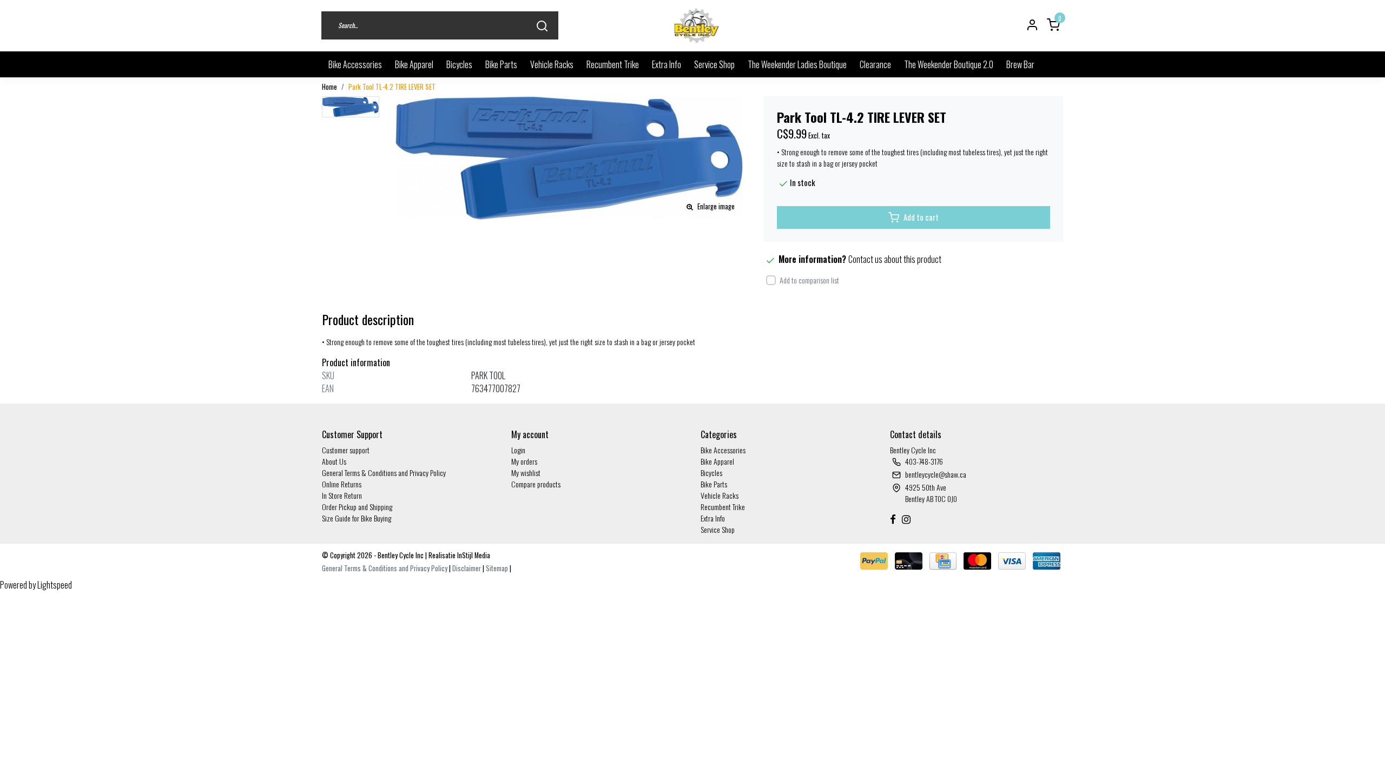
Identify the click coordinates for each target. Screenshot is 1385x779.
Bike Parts (501, 64)
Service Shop (714, 64)
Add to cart (921, 217)
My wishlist (525, 472)
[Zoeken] (542, 25)
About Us (334, 461)
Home (329, 87)
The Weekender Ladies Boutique (797, 64)
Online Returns (341, 484)
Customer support (346, 449)
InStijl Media (473, 555)
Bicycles (459, 64)
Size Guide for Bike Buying (356, 518)
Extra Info (666, 64)
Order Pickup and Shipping (357, 506)
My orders (524, 461)
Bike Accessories (355, 64)
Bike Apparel (414, 64)
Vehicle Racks (551, 64)
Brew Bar (1020, 64)
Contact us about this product (894, 259)
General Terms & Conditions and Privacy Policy (384, 472)
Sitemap (497, 568)
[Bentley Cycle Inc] (697, 25)
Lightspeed (54, 584)
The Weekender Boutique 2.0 (948, 64)
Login (518, 449)
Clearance (875, 64)
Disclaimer (466, 568)
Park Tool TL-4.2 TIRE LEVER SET (392, 87)
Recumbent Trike (612, 64)
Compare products (535, 484)
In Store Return (342, 495)
